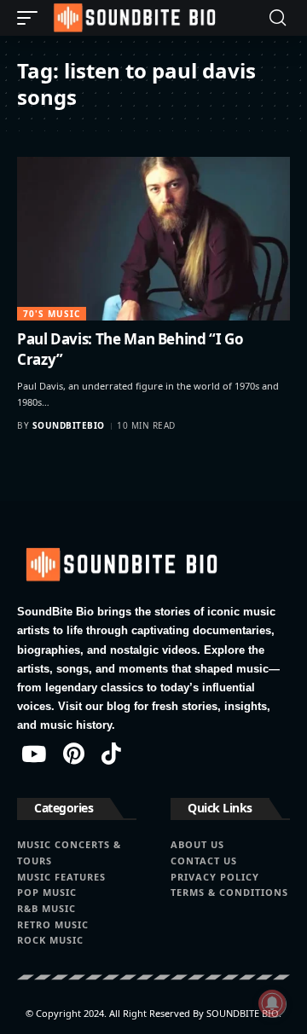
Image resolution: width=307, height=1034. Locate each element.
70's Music (51, 314)
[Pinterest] (74, 753)
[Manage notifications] (272, 1003)
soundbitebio (68, 425)
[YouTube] (33, 753)
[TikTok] (111, 753)
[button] (31, 18)
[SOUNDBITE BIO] (133, 18)
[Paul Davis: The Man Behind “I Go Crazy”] (153, 239)
